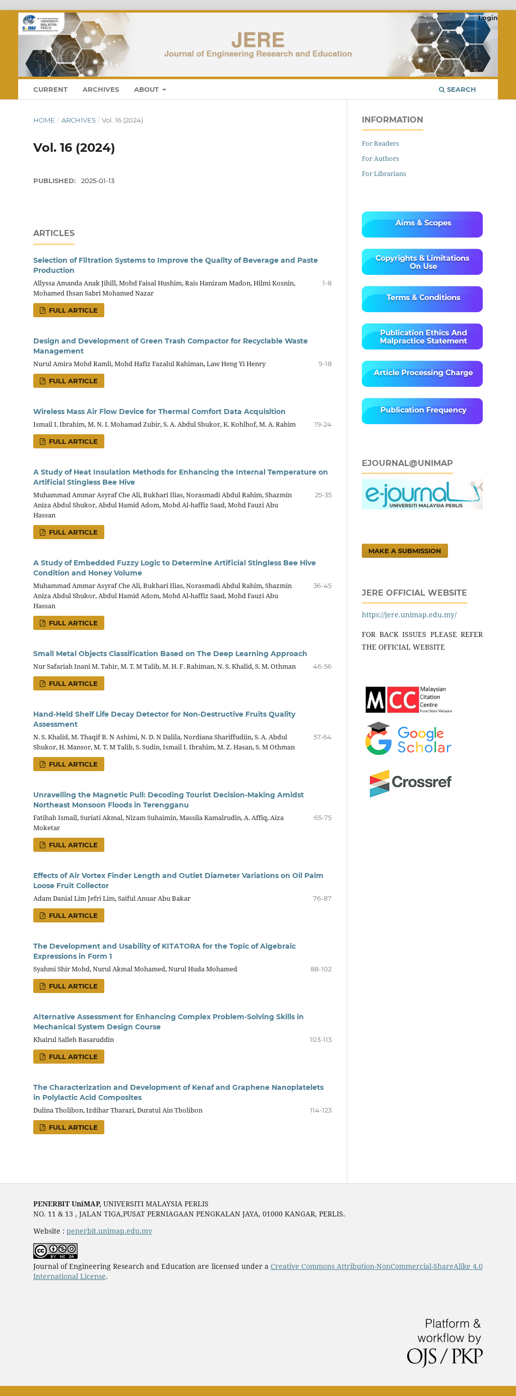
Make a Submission (404, 551)
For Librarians (384, 173)
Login (488, 18)
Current (50, 89)
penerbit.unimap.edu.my (109, 1231)
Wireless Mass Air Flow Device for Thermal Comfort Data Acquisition (159, 411)
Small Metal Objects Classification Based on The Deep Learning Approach (170, 653)
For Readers (380, 143)
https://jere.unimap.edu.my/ (409, 614)
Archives (101, 89)
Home (44, 120)
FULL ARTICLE (72, 310)
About (147, 89)
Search (460, 89)
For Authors (380, 158)
